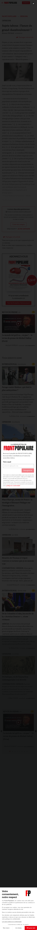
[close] (33, 3)
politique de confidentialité (13, 486)
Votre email (7, 462)
